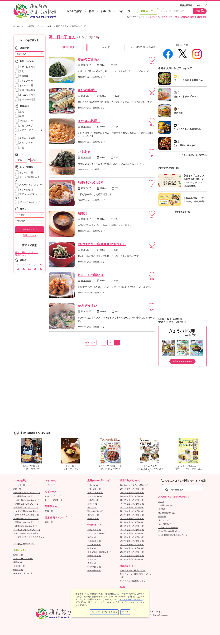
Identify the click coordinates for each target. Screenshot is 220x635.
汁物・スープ (26, 125)
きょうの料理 (26, 172)
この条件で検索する (29, 229)
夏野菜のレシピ (94, 530)
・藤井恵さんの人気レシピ (25, 526)
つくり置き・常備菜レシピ (99, 552)
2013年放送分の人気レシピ (132, 515)
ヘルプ (161, 502)
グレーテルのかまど (29, 202)
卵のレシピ (92, 504)
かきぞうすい (87, 305)
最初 (87, 342)
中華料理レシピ (94, 567)
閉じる (125, 612)
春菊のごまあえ (89, 59)
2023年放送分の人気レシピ (132, 552)
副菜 (21, 116)
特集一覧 (49, 522)
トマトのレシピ (94, 489)
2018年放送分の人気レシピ (132, 533)
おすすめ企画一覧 (182, 212)
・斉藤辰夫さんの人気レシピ (25, 504)
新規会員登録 (186, 5)
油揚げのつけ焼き (91, 182)
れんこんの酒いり (91, 275)
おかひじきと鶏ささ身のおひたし (102, 244)
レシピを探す (74, 11)
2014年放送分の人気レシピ (132, 518)
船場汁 (82, 213)
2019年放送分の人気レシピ (132, 537)
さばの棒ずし (87, 90)
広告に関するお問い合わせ (170, 531)
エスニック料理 (27, 95)
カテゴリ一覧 (19, 485)
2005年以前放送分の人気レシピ (134, 485)
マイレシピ (201, 5)
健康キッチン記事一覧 (23, 573)
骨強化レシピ (19, 566)
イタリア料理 (26, 85)
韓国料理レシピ (94, 570)
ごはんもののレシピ (96, 533)
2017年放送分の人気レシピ (132, 530)
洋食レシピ (92, 563)
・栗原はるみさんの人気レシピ (26, 493)
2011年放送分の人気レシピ (132, 507)
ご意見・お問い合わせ (168, 528)
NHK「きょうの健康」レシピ (133, 581)
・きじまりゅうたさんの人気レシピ (28, 533)
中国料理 (23, 76)
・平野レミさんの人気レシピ (25, 522)
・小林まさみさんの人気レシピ (26, 530)
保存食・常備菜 (27, 138)
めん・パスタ (26, 143)
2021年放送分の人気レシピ (132, 544)
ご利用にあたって (166, 505)
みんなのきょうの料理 (30, 185)
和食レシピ (92, 559)
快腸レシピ (18, 570)
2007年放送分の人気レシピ (132, 493)
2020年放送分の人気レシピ (132, 541)
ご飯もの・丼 (26, 121)
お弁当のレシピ (94, 541)
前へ (93, 342)
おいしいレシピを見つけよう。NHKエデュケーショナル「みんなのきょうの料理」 (35, 11)
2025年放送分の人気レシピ (132, 559)
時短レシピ (92, 548)
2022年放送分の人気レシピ (132, 548)
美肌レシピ (18, 562)
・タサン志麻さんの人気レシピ (26, 511)
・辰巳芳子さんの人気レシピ (25, 518)
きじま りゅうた (153, 17)
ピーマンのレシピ (95, 493)
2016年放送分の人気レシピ (132, 526)
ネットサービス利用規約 (131, 599)
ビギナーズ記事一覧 (53, 500)
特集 (91, 11)
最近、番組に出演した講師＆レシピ (26, 253)
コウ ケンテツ (167, 17)
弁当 (21, 148)
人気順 (106, 47)
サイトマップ (164, 520)
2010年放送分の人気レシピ (132, 504)
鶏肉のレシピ (93, 515)
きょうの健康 (26, 189)
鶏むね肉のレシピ (95, 511)
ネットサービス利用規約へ (104, 612)
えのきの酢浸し (89, 121)
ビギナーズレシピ (53, 496)
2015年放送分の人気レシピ (132, 522)
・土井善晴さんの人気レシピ (25, 496)
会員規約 (162, 509)
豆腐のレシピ (93, 500)
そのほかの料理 (27, 99)
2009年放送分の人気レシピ (132, 500)
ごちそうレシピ (94, 544)
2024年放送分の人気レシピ (132, 556)
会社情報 (162, 516)
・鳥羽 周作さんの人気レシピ (26, 515)
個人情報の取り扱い (167, 513)
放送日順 (68, 47)
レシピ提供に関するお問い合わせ (172, 535)
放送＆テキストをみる (182, 361)
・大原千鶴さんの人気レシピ (25, 500)
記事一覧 (106, 11)
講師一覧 (17, 489)
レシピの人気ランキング (24, 544)
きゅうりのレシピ (95, 496)
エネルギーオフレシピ (23, 558)
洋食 (21, 71)
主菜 (21, 111)
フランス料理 (26, 81)
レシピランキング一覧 (195, 154)
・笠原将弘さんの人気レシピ (25, 507)
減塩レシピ (18, 555)
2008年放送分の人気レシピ (132, 496)
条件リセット (29, 235)
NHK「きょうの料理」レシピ (133, 570)
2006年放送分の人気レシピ (132, 489)
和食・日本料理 (27, 67)
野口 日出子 (86, 65)
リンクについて (165, 524)
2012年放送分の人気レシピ (132, 511)
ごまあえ (84, 151)
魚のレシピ (92, 507)
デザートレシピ (94, 556)
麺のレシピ (92, 537)
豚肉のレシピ (93, 518)
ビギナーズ (124, 11)
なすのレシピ (93, 485)
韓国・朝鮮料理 (27, 90)
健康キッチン (148, 11)
